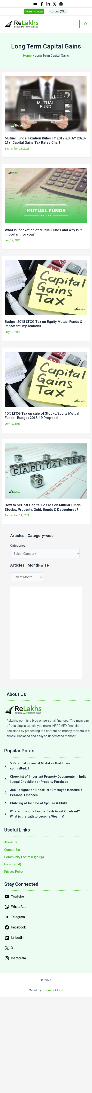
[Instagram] (61, 4)
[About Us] (10, 842)
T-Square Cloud (52, 990)
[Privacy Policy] (14, 871)
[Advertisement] (46, 633)
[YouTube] (35, 4)
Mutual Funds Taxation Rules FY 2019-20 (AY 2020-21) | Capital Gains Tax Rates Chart (45, 140)
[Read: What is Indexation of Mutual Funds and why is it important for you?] (46, 195)
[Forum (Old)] (12, 864)
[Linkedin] (48, 4)
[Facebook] (42, 4)
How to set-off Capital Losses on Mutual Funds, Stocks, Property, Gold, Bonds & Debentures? (43, 507)
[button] (34, 11)
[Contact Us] (12, 849)
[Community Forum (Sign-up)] (24, 857)
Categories (17, 545)
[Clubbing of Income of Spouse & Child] (35, 803)
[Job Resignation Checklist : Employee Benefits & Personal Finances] (46, 792)
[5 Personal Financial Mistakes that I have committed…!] (46, 766)
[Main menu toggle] (75, 24)
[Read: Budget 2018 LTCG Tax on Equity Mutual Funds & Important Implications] (46, 287)
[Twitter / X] (54, 4)
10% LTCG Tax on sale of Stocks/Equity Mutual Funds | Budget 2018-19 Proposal (42, 415)
